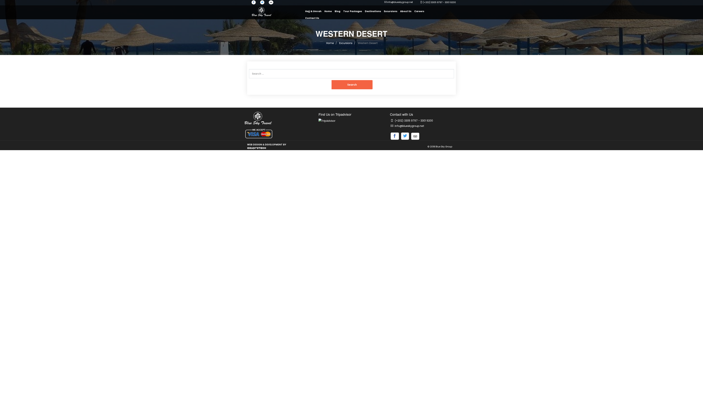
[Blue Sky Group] (261, 11)
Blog (337, 11)
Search (352, 85)
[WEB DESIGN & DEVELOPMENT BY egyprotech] (256, 148)
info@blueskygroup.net (400, 2)
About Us (405, 11)
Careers (419, 11)
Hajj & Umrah (313, 11)
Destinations (373, 11)
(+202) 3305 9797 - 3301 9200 (413, 120)
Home (328, 11)
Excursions (390, 11)
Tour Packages (352, 11)
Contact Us (312, 18)
